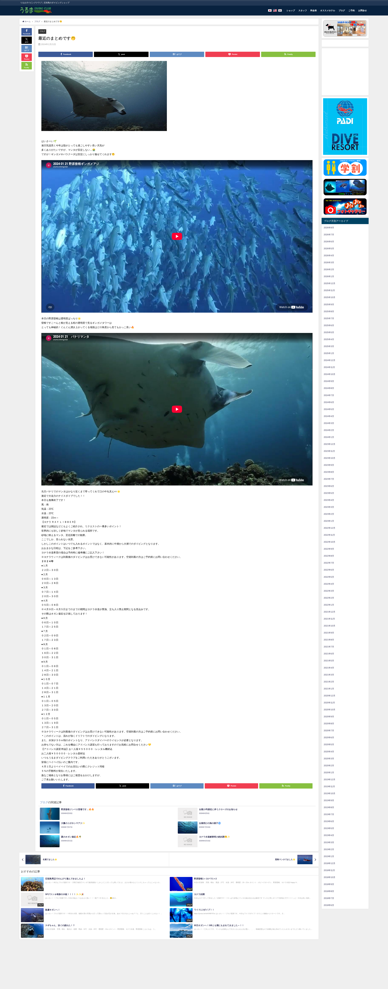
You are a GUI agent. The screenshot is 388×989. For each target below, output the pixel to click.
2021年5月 (329, 661)
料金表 (313, 10)
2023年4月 (329, 500)
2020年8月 (329, 723)
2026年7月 (329, 234)
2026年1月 (329, 276)
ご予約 (351, 10)
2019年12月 (329, 779)
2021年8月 (329, 640)
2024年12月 (329, 360)
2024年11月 (329, 367)
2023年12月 (329, 444)
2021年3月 (329, 675)
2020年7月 (329, 730)
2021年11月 (329, 619)
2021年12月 (329, 612)
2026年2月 (329, 269)
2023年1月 (329, 521)
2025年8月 (329, 311)
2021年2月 (329, 682)
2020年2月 (329, 765)
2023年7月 (329, 479)
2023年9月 (329, 465)
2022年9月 (329, 549)
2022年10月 (329, 542)
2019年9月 (329, 800)
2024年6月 (329, 402)
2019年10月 (329, 793)
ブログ (342, 10)
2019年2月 (329, 849)
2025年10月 (329, 297)
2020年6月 (329, 737)
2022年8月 (329, 556)
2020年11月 (329, 703)
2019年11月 (329, 786)
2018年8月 (329, 891)
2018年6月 (329, 905)
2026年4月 (329, 255)
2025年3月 (329, 346)
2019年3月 (329, 842)
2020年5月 (329, 744)
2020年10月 (329, 710)
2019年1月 (329, 856)
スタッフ (302, 10)
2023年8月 (329, 472)
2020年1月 (329, 772)
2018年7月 (329, 898)
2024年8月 (329, 388)
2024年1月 (329, 437)
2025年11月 (329, 290)
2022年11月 (329, 535)
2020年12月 (329, 696)
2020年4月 (329, 752)
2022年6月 (329, 570)
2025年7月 (329, 318)
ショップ (290, 10)
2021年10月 (329, 626)
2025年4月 (329, 339)
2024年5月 (329, 409)
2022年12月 (329, 528)
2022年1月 (329, 605)
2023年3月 (329, 507)
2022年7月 (329, 563)
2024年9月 (329, 381)
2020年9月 (329, 716)
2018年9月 (329, 884)
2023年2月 (329, 514)
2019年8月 (329, 807)
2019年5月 (329, 828)
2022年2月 (329, 598)
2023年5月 (329, 493)
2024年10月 (329, 374)
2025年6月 (329, 325)
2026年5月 (329, 248)
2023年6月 (329, 486)
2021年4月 (329, 668)
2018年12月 (329, 863)
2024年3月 (329, 423)
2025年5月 (329, 332)
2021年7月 (329, 647)
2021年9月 (329, 633)
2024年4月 (329, 416)
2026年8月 (329, 228)
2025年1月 (329, 353)
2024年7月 (329, 395)
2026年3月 (329, 262)
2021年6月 (329, 654)
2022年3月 (329, 591)
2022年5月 (329, 577)
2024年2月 (329, 430)
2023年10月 (329, 458)
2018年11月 (329, 870)
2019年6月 (329, 821)
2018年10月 (329, 877)
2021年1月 (329, 689)
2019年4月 (329, 835)
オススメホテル (327, 10)
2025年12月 (329, 283)
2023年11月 (329, 451)
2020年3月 (329, 758)
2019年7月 (329, 814)
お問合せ (362, 10)
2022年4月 (329, 584)
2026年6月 (329, 241)
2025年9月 (329, 304)
